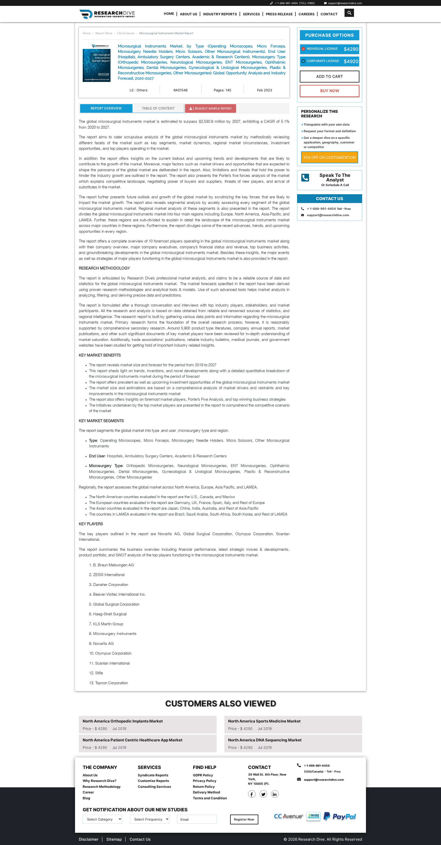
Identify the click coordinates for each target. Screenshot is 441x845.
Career (88, 792)
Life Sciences (125, 33)
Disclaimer (89, 839)
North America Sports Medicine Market (264, 721)
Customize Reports (153, 781)
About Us (188, 14)
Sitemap (114, 839)
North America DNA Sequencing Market (265, 740)
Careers (307, 14)
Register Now (244, 819)
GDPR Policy (203, 775)
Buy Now (329, 90)
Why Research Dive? (99, 781)
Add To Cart (329, 76)
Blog (86, 798)
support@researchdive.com (344, 3)
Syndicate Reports (153, 775)
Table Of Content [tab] (158, 108)
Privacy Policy (204, 781)
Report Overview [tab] (106, 108)
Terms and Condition (210, 798)
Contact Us (140, 839)
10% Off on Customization (329, 157)
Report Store (103, 33)
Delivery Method (206, 792)
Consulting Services (154, 787)
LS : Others (139, 90)
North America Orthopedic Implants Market (123, 721)
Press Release (279, 14)
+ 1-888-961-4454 (286, 3)
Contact (329, 14)
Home (169, 13)
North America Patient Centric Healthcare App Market (132, 740)
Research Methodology (102, 787)
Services (251, 14)
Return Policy (204, 787)
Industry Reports (220, 14)
